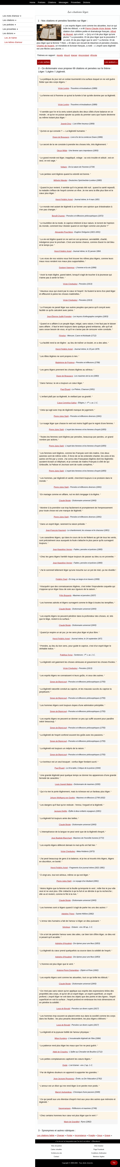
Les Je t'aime (10, 38)
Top (114, 1163)
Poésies (41, 2)
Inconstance (80, 1135)
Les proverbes (10, 29)
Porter (69, 1135)
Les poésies (9, 24)
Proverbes (76, 2)
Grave (107, 1135)
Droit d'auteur (98, 1146)
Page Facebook (99, 1149)
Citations (52, 2)
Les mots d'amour (12, 16)
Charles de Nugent (45, 46)
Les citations (10, 20)
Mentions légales (99, 1156)
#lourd (67, 55)
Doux (99, 1135)
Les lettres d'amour (13, 42)
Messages (63, 2)
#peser (74, 55)
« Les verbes (44, 62)
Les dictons (9, 33)
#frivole (93, 55)
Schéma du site (56, 1153)
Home (32, 2)
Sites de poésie (56, 1146)
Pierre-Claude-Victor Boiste (98, 28)
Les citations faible (45, 1135)
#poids (60, 55)
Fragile (91, 1135)
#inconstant (83, 55)
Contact (56, 1156)
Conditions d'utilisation (98, 1153)
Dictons (86, 2)
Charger (60, 1135)
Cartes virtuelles (56, 1149)
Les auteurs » (111, 62)
